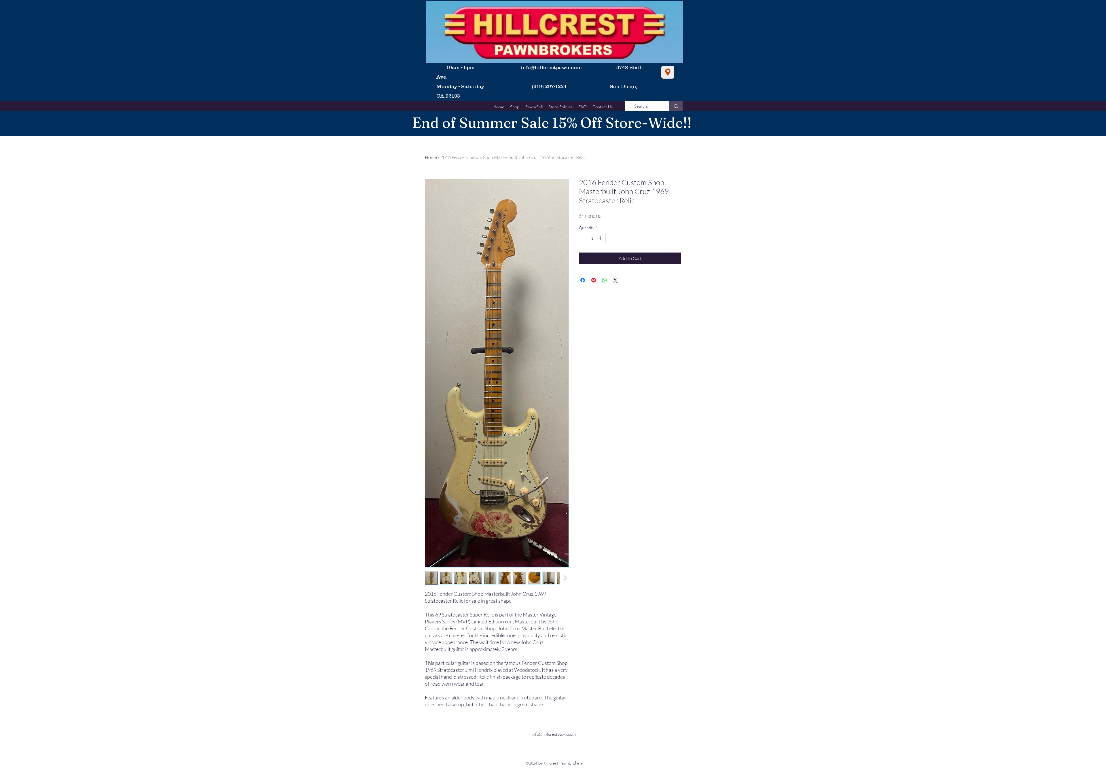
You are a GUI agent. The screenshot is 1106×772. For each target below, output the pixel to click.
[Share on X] (615, 280)
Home (431, 157)
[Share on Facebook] (582, 280)
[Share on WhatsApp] (604, 280)
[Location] (667, 72)
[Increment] (601, 238)
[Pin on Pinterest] (593, 280)
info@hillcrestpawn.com (551, 67)
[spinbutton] (592, 238)
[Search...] (676, 106)
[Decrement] (583, 238)
